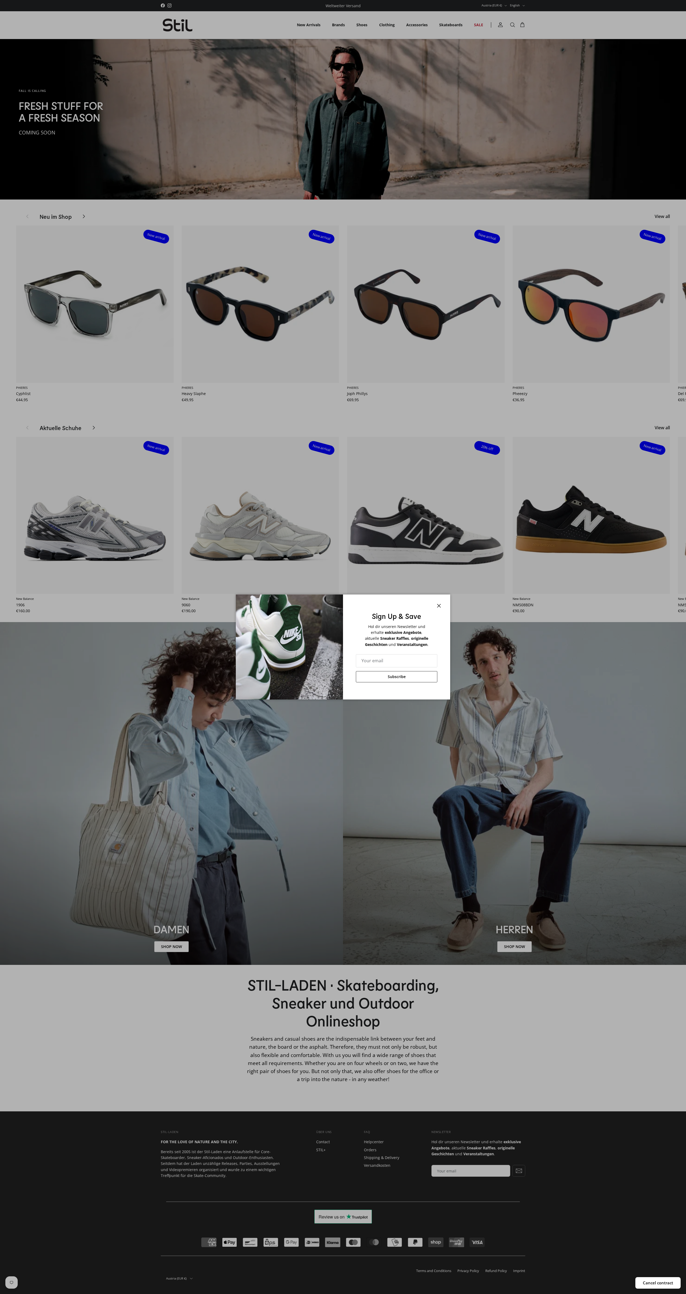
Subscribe (397, 676)
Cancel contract (658, 1282)
